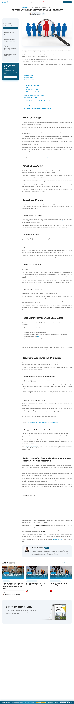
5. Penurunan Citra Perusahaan (33, 91)
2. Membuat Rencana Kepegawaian (34, 103)
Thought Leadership (31, 581)
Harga (31, 2)
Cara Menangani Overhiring (30, 97)
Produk (12, 2)
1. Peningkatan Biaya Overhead (33, 83)
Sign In (49, 2)
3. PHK (27, 87)
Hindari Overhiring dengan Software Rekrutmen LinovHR (37, 108)
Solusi (18, 2)
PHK (5, 34)
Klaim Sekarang (9, 77)
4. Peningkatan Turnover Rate (33, 89)
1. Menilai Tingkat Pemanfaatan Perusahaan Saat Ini (38, 100)
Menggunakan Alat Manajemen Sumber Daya (10, 55)
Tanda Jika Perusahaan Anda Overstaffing (9, 42)
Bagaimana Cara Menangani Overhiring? (8, 46)
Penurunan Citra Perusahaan (9, 39)
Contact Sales (67, 2)
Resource (24, 2)
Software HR (6, 581)
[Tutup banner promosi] (72, 702)
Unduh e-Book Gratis (10, 617)
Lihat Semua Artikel (66, 562)
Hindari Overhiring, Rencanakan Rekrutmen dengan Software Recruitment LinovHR (9, 59)
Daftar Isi (24, 72)
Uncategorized (25, 7)
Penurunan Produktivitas (9, 32)
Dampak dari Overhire (7, 27)
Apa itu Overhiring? (7, 23)
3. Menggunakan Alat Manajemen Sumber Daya (37, 105)
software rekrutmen (58, 539)
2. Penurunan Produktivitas (32, 85)
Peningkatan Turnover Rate (9, 37)
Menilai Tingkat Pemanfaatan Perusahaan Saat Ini (10, 49)
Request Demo (57, 2)
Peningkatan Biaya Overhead (10, 30)
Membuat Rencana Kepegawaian (10, 52)
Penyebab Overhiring (7, 25)
